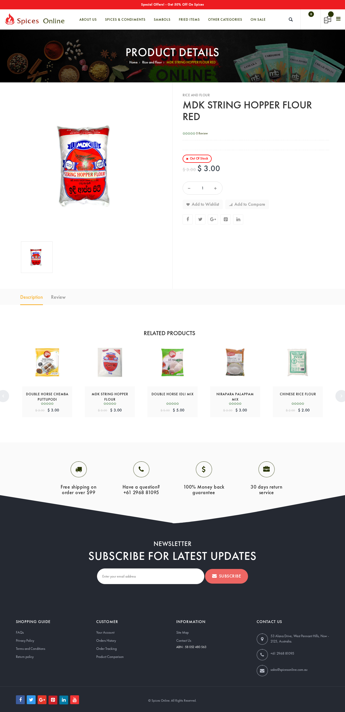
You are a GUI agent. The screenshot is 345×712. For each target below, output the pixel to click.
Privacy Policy (25, 640)
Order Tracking (106, 648)
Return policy (25, 656)
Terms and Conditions (30, 648)
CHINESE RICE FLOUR (298, 394)
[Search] (290, 19)
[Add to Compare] (54, 359)
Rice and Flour (152, 62)
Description (31, 297)
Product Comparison (110, 656)
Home (133, 62)
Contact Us (183, 640)
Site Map (182, 632)
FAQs (20, 632)
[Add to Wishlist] (41, 359)
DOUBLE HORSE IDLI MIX (173, 394)
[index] (34, 18)
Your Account (105, 632)
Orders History (106, 640)
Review (58, 297)
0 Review (202, 133)
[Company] (338, 18)
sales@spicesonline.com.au (289, 669)
